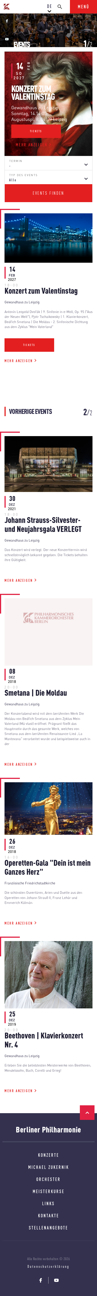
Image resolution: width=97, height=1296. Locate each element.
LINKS (48, 1203)
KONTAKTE (48, 1215)
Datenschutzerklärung (48, 1266)
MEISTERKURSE (49, 1191)
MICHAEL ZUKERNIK (48, 1167)
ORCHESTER (48, 1179)
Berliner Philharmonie (48, 1129)
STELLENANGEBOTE (48, 1227)
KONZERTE (48, 1155)
